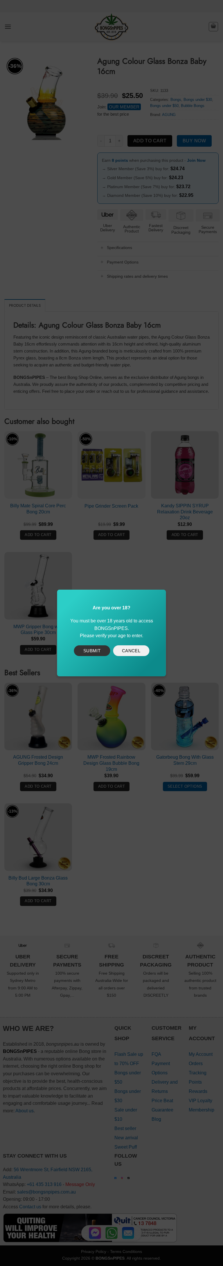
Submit (92, 650)
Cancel (131, 650)
